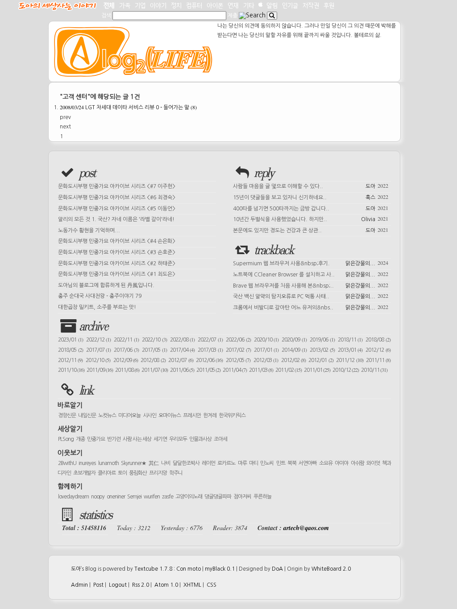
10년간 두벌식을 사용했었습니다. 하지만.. (310, 218)
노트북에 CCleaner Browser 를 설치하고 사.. (310, 273)
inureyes (87, 463)
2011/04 (235, 370)
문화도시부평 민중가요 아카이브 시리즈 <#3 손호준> (116, 252)
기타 (248, 5)
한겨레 (209, 415)
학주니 (176, 473)
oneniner (116, 496)
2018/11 (350, 339)
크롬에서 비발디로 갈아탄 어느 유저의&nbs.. (310, 306)
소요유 (325, 463)
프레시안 (192, 415)
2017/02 (238, 350)
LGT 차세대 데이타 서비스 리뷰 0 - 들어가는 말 (128, 107)
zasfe (167, 496)
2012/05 (238, 360)
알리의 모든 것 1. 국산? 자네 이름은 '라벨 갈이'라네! (116, 219)
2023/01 (70, 339)
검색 (106, 15)
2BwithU (67, 463)
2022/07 (210, 339)
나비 (165, 463)
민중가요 (96, 439)
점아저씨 (242, 496)
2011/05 (208, 370)
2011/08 (127, 370)
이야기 (158, 5)
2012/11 (70, 360)
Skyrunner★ (133, 463)
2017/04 (182, 350)
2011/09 (100, 370)
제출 (232, 15)
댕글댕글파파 (217, 496)
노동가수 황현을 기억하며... (89, 230)
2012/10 (98, 360)
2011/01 (317, 370)
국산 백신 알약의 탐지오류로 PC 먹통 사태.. (310, 295)
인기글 (290, 5)
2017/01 (266, 350)
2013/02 (322, 350)
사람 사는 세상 (137, 439)
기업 (140, 5)
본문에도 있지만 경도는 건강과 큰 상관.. (310, 229)
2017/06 (126, 350)
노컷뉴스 (107, 415)
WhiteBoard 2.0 (331, 569)
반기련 (113, 439)
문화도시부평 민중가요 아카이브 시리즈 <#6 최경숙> (116, 197)
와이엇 (373, 463)
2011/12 (349, 360)
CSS (211, 585)
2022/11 (126, 339)
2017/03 (210, 350)
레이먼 (208, 463)
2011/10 (71, 370)
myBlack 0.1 (220, 569)
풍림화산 (138, 473)
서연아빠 (307, 463)
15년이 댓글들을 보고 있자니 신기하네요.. (310, 196)
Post (98, 585)
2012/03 (265, 360)
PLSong (66, 439)
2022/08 (182, 339)
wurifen (152, 496)
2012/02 (293, 360)
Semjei (134, 496)
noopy (97, 496)
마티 (253, 463)
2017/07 (98, 350)
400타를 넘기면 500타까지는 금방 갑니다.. (310, 207)
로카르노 (226, 463)
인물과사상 (200, 439)
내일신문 (87, 415)
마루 (242, 463)
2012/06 (209, 360)
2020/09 (294, 339)
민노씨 (267, 463)
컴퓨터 (194, 5)
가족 (124, 5)
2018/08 (378, 339)
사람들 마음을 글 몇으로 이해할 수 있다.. (310, 185)
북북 (291, 463)
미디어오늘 (129, 415)
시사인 (149, 415)
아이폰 (215, 5)
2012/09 (125, 360)
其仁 (154, 463)
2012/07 (180, 360)
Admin (79, 585)
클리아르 (107, 473)
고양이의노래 (188, 496)
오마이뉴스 (169, 415)
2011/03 (261, 370)
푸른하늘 (262, 496)
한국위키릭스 (232, 415)
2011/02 (288, 370)
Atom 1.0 (166, 585)
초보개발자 (84, 473)
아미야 (341, 463)
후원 (329, 5)
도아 (76, 569)
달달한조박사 (186, 463)
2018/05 (70, 350)
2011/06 (182, 370)
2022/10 (154, 339)
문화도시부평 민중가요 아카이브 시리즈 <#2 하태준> (116, 263)
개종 (80, 439)
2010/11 (374, 370)
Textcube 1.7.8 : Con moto (167, 569)
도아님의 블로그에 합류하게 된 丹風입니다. (106, 285)
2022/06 (238, 339)
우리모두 (178, 439)
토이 (122, 473)
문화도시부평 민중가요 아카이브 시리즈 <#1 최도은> (116, 274)
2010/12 (345, 370)
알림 (272, 5)
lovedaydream (73, 496)
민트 (280, 463)
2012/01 (320, 360)
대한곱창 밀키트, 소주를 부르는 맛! (97, 307)
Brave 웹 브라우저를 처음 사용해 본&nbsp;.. (310, 284)
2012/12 (378, 350)
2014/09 (294, 350)
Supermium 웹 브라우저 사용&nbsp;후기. (310, 262)
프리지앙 (158, 473)
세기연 (160, 439)
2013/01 (350, 350)
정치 (176, 5)
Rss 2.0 (140, 585)
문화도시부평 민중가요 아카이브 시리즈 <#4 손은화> (116, 241)
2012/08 (153, 360)
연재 (233, 5)
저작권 (311, 5)
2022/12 (98, 339)
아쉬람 (357, 463)
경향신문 (67, 415)
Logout (118, 585)
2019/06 (322, 339)
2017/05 (154, 350)
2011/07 (154, 370)
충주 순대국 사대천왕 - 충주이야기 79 (99, 296)
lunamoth (108, 463)
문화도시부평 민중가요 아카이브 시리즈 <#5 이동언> (116, 208)
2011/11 (378, 360)
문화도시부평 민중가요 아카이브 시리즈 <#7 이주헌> (116, 186)
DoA (277, 569)
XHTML (192, 585)
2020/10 (266, 339)
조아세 (220, 439)
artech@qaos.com (306, 527)
